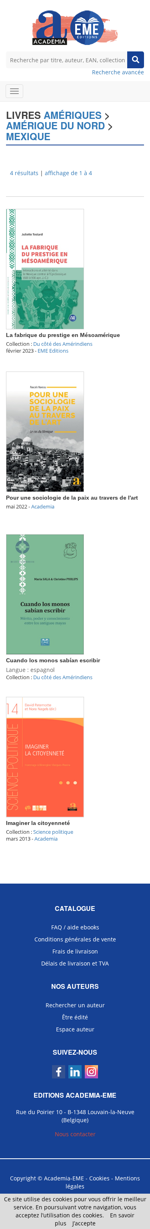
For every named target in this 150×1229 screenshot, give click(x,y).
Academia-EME (64, 1178)
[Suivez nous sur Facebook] (58, 1071)
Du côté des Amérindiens (62, 343)
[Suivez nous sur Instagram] (91, 1071)
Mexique (28, 136)
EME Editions (53, 350)
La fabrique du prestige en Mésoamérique (63, 335)
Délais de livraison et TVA (75, 963)
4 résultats (24, 173)
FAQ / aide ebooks (75, 927)
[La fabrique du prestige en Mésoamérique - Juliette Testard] (45, 268)
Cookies (99, 1178)
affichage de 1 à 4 (68, 173)
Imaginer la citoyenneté (38, 823)
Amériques (73, 115)
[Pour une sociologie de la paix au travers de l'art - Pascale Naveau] (45, 431)
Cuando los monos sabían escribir (53, 660)
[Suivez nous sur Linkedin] (75, 1071)
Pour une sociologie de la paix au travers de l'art (72, 497)
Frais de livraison (75, 951)
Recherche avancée (118, 72)
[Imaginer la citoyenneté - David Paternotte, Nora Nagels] (45, 756)
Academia (42, 506)
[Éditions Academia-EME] (75, 27)
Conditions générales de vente (75, 939)
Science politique (53, 831)
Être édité (75, 1017)
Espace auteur (75, 1029)
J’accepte (84, 1223)
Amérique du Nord (55, 125)
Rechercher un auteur (75, 1005)
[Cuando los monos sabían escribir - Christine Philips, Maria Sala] (45, 594)
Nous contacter (75, 1134)
